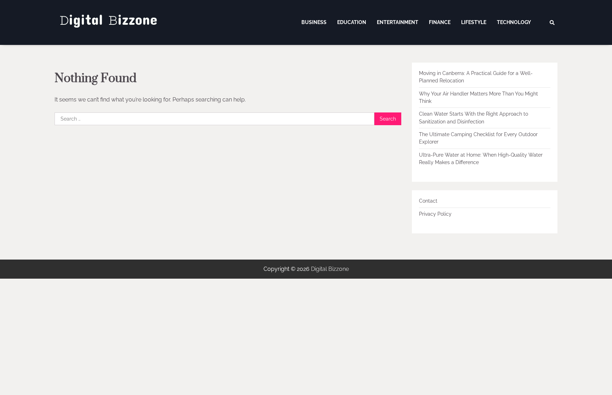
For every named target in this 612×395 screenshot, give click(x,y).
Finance (439, 22)
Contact (428, 201)
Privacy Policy (435, 214)
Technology (514, 22)
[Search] (552, 22)
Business (314, 22)
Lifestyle (473, 22)
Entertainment (397, 22)
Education (351, 22)
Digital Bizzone (330, 269)
